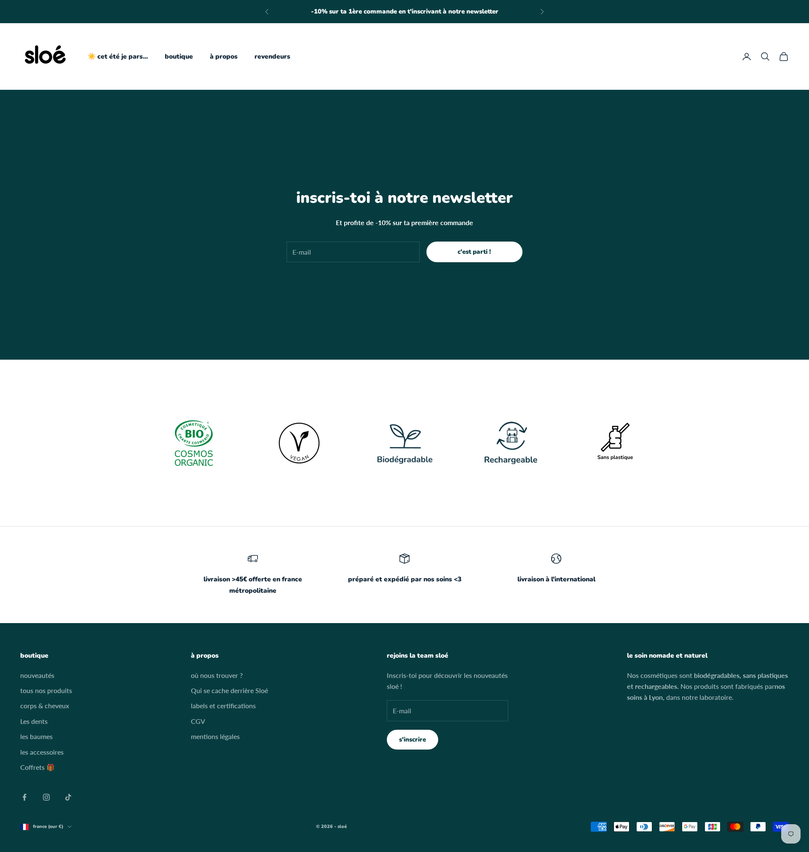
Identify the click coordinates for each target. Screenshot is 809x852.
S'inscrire (412, 739)
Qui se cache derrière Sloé (229, 690)
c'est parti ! (474, 251)
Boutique (179, 56)
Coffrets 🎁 (37, 767)
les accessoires (42, 752)
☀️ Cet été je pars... (118, 56)
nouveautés (37, 675)
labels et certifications (223, 705)
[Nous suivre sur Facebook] (24, 797)
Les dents (34, 721)
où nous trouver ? (217, 675)
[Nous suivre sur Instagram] (46, 797)
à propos (224, 56)
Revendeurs (272, 56)
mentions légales (215, 736)
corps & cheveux (44, 705)
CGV (198, 721)
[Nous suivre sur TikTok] (68, 797)
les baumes (36, 736)
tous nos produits (46, 690)
